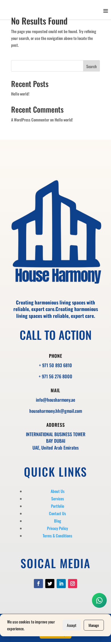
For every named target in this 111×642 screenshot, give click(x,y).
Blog (57, 521)
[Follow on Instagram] (72, 583)
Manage (94, 625)
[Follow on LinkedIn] (61, 583)
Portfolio (57, 506)
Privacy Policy (57, 528)
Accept (71, 625)
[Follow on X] (49, 583)
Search (91, 66)
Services (57, 498)
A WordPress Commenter (30, 120)
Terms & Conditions (57, 536)
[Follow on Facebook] (38, 583)
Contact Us (57, 513)
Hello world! (20, 94)
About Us (58, 491)
